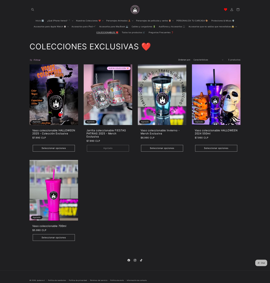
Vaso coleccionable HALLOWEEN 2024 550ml (216, 132)
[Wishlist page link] (225, 9)
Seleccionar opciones (54, 148)
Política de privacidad (78, 280)
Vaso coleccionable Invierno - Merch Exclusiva (160, 132)
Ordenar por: (184, 59)
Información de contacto (137, 280)
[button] (33, 9)
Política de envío (117, 280)
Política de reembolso (57, 280)
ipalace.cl (41, 280)
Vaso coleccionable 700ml (49, 225)
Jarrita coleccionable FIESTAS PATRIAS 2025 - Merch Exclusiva (106, 133)
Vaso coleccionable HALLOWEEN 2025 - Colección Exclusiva (53, 132)
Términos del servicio (99, 280)
